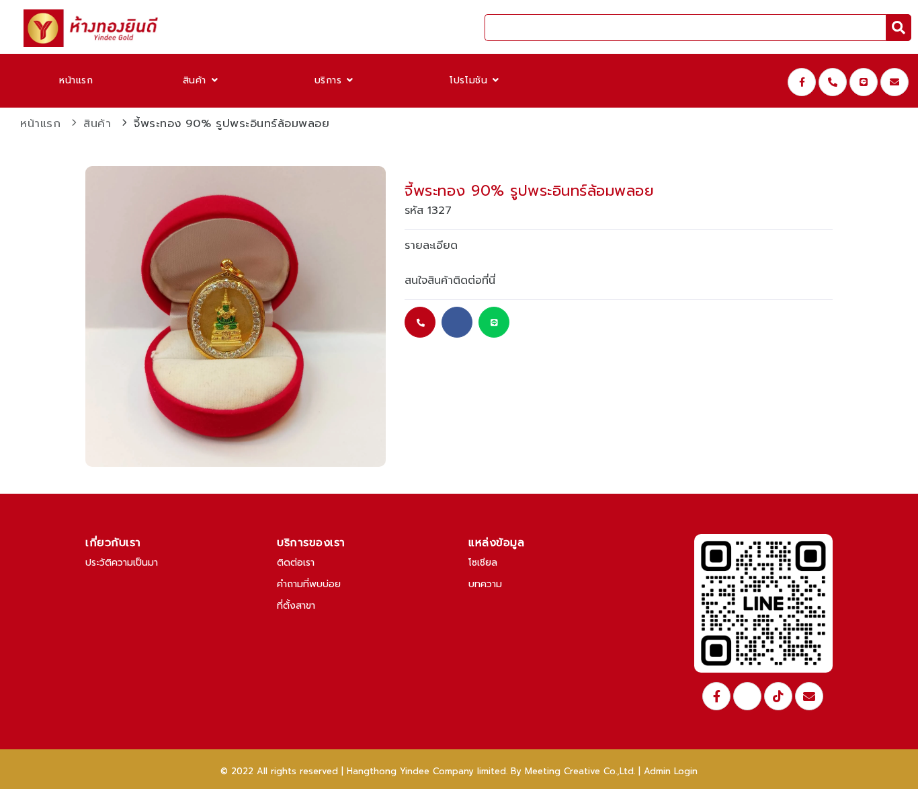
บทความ (485, 584)
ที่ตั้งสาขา (296, 606)
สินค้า (196, 80)
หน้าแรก (76, 80)
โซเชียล (482, 563)
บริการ (330, 80)
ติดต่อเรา (296, 563)
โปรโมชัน (470, 80)
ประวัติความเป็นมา (121, 563)
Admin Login (671, 771)
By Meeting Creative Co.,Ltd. (573, 771)
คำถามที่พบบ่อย (309, 584)
